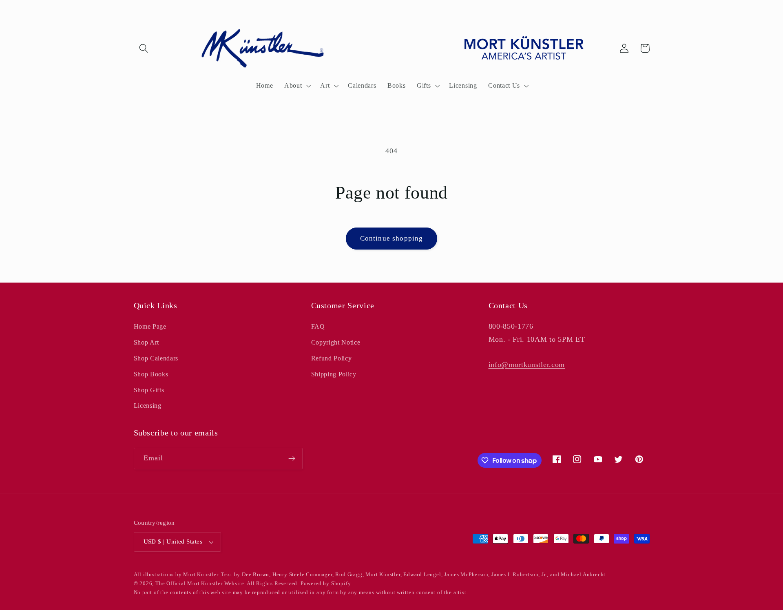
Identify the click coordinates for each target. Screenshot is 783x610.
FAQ (318, 326)
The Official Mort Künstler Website (199, 583)
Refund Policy (331, 358)
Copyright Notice (336, 342)
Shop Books (151, 374)
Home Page (150, 326)
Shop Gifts (149, 390)
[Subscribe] (291, 459)
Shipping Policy (333, 374)
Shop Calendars (156, 358)
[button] (144, 48)
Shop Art (146, 342)
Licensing (147, 405)
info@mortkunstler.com (527, 364)
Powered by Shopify (326, 583)
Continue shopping (391, 238)
